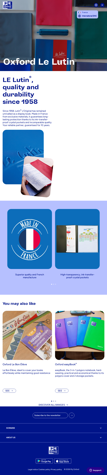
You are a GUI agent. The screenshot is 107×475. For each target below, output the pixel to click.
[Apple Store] (62, 461)
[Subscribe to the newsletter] (71, 415)
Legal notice (33, 469)
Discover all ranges (52, 404)
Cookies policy (44, 469)
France (85, 12)
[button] (51, 284)
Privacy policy (56, 469)
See (7, 390)
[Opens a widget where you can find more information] (95, 470)
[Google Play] (44, 461)
